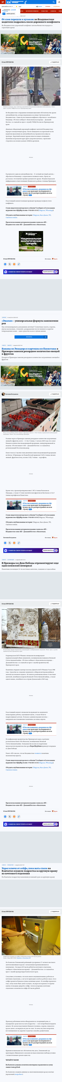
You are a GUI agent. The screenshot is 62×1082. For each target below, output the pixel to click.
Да (4, 13)
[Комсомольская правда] (15, 2)
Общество (25, 186)
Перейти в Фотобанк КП (23, 958)
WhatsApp (49, 210)
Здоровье (4, 317)
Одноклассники (11, 217)
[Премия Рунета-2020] (25, 2)
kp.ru (55, 259)
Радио (40, 6)
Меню (3, 2)
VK (50, 215)
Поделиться (55, 62)
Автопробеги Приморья (32, 11)
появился (38, 753)
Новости (4, 345)
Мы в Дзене (44, 215)
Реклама (47, 6)
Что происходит (11, 559)
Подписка (56, 6)
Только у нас (44, 11)
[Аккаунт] (59, 2)
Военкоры (53, 11)
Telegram (42, 210)
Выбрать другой (11, 13)
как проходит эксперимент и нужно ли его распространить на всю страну (37, 192)
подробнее (19, 1074)
